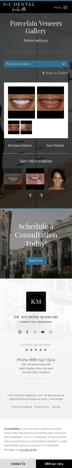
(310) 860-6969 (27, 449)
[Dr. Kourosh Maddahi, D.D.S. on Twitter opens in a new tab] (35, 332)
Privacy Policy (41, 407)
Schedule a (36, 235)
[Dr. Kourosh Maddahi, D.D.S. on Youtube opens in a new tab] (43, 332)
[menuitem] (19, 331)
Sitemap (56, 407)
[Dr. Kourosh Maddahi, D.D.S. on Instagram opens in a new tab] (20, 332)
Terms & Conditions (21, 407)
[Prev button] (30, 196)
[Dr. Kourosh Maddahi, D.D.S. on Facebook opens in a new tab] (27, 332)
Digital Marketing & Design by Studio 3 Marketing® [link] (36, 399)
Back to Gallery (56, 72)
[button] (65, 7)
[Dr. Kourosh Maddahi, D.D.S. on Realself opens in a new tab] (50, 332)
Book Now (36, 260)
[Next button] (41, 196)
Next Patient (55, 145)
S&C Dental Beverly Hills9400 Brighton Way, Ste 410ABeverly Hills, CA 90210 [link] (36, 368)
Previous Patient (20, 145)
